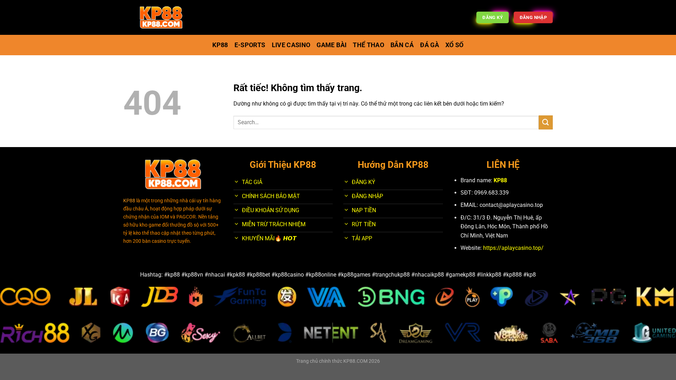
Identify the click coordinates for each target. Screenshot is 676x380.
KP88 (500, 180)
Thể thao (368, 45)
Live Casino (291, 45)
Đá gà (429, 45)
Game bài (331, 45)
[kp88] (161, 17)
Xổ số (454, 45)
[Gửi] (546, 122)
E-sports (249, 45)
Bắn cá (402, 45)
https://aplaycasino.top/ (513, 248)
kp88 (220, 45)
